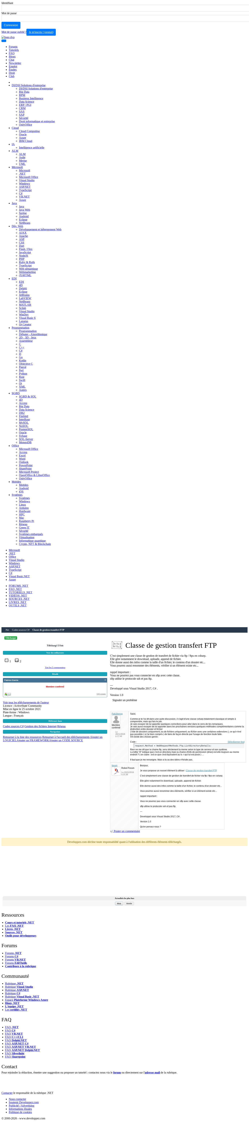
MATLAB (25, 304)
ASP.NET (25, 186)
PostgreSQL (26, 429)
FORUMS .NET (18, 585)
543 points (101, 694)
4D (21, 285)
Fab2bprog (117, 714)
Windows (24, 183)
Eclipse (23, 219)
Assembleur (26, 340)
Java (14, 203)
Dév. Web (17, 226)
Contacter (7, 1092)
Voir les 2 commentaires (55, 667)
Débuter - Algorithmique (33, 334)
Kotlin (22, 360)
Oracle (23, 134)
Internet (52, 726)
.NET (22, 173)
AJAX (23, 232)
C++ (21, 347)
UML (22, 163)
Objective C (26, 363)
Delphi (23, 288)
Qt (20, 383)
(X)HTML (25, 275)
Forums (13, 46)
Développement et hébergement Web (40, 229)
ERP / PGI (25, 104)
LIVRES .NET (17, 602)
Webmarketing (27, 272)
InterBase (24, 419)
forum (114, 765)
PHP (21, 258)
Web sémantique (28, 268)
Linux (22, 504)
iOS (21, 491)
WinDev (24, 314)
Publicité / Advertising (21, 1105)
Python (23, 373)
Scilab (22, 308)
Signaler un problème (124, 700)
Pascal (22, 367)
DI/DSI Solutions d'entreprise (29, 85)
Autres (23, 390)
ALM (15, 150)
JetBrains (24, 294)
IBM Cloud (25, 141)
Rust (21, 376)
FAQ (12, 53)
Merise (23, 160)
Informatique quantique (32, 540)
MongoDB (25, 442)
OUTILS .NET (18, 605)
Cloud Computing (29, 131)
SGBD (16, 393)
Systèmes (17, 494)
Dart (21, 245)
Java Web (24, 209)
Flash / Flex (25, 249)
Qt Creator (25, 324)
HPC (22, 514)
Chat (11, 59)
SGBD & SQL (27, 396)
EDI (14, 278)
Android (24, 216)
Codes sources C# (21, 630)
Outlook (23, 462)
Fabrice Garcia (11, 680)
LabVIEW (25, 298)
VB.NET (24, 196)
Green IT (24, 527)
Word (22, 458)
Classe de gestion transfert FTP (201, 770)
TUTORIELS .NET (20, 592)
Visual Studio (26, 180)
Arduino (24, 507)
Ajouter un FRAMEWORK (33, 740)
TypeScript (25, 190)
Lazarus (23, 321)
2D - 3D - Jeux (27, 337)
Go (21, 357)
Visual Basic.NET (19, 576)
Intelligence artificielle (31, 147)
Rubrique (14, 983)
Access (23, 403)
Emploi (13, 66)
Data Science (26, 101)
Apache (23, 236)
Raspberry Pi (26, 521)
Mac (21, 517)
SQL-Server (26, 439)
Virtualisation (26, 537)
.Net (7, 630)
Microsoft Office (28, 177)
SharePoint (25, 468)
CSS (21, 242)
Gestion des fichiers (36, 726)
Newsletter (15, 63)
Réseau (23, 524)
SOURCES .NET (19, 598)
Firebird (23, 416)
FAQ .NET (15, 589)
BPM (22, 95)
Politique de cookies (20, 1112)
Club (11, 76)
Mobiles (16, 481)
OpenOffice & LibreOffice (34, 475)
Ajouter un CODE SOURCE (66, 740)
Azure (22, 137)
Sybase (23, 435)
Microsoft (17, 167)
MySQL (24, 422)
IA (13, 144)
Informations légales (20, 1108)
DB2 (22, 412)
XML (22, 386)
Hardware (24, 511)
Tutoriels (14, 50)
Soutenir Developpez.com (24, 1102)
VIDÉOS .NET (18, 595)
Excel (22, 455)
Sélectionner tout (236, 742)
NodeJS (23, 255)
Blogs (12, 56)
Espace (26, 999)
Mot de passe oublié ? (13, 31)
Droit (12, 72)
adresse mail (152, 1072)
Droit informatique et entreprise (37, 121)
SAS (21, 111)
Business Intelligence (31, 98)
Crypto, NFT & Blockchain (35, 543)
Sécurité (23, 118)
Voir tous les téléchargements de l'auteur (26, 702)
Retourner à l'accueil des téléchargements (66, 737)
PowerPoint (25, 465)
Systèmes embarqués (31, 534)
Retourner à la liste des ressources (22, 737)
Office (15, 445)
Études (13, 69)
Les (14, 925)
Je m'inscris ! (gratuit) (41, 32)
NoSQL (23, 426)
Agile (22, 157)
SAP (21, 114)
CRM (22, 108)
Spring (23, 213)
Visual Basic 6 (27, 317)
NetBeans (24, 222)
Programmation (20, 327)
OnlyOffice (25, 124)
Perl (21, 370)
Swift (22, 380)
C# (20, 193)
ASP (21, 239)
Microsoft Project (29, 471)
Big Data (24, 91)
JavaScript (25, 252)
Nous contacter (17, 1099)
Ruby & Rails (27, 262)
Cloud (15, 127)
